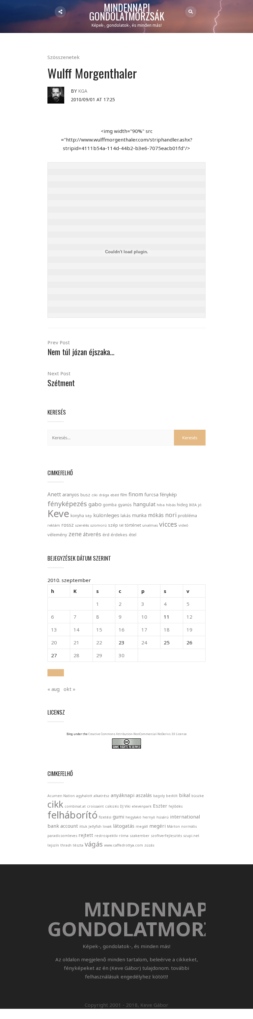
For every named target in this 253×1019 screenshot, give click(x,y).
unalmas (150, 525)
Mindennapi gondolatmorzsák (126, 12)
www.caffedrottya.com (123, 845)
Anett (54, 494)
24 (144, 642)
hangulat (144, 504)
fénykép (168, 494)
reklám (53, 525)
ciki (95, 494)
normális (189, 826)
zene (75, 534)
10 (144, 616)
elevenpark (142, 806)
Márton (173, 826)
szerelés (82, 525)
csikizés (112, 806)
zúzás (149, 845)
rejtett (85, 835)
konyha (77, 515)
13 (54, 629)
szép (113, 525)
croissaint (95, 806)
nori (171, 515)
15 (99, 629)
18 (167, 629)
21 (76, 642)
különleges (106, 515)
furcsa (151, 494)
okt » (69, 689)
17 (144, 629)
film (123, 495)
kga (82, 91)
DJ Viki (125, 806)
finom (135, 494)
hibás (171, 504)
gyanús (125, 505)
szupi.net (191, 835)
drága (104, 494)
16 (122, 629)
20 (54, 642)
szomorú (98, 525)
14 (76, 629)
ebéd (114, 494)
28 (76, 655)
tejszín (53, 845)
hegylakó (133, 817)
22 (99, 642)
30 (122, 655)
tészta (78, 845)
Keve (58, 513)
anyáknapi (122, 795)
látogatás (123, 825)
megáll (142, 826)
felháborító (72, 814)
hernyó (149, 817)
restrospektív (106, 835)
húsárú (162, 817)
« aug (53, 689)
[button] (55, 672)
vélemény (57, 535)
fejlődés (176, 806)
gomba (110, 505)
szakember (140, 835)
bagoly (159, 795)
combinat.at (75, 806)
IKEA (193, 504)
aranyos (70, 495)
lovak (107, 826)
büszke (197, 795)
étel (132, 535)
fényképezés (67, 503)
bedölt (172, 795)
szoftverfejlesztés (166, 835)
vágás (94, 844)
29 (99, 655)
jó (200, 504)
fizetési (105, 817)
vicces (168, 524)
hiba (161, 504)
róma (123, 835)
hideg (182, 504)
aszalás (144, 795)
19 (189, 629)
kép (88, 515)
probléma (187, 515)
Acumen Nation (61, 795)
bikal (184, 795)
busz (85, 495)
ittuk (83, 826)
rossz (67, 524)
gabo (94, 504)
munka (139, 515)
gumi (118, 816)
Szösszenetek (63, 57)
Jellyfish (95, 826)
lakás (126, 515)
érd (105, 535)
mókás (156, 515)
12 (189, 616)
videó (183, 525)
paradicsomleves (62, 835)
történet (133, 525)
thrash (65, 845)
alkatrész (101, 795)
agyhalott (84, 795)
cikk (55, 804)
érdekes (119, 535)
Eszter (160, 805)
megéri (157, 825)
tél (121, 525)
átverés (92, 534)
